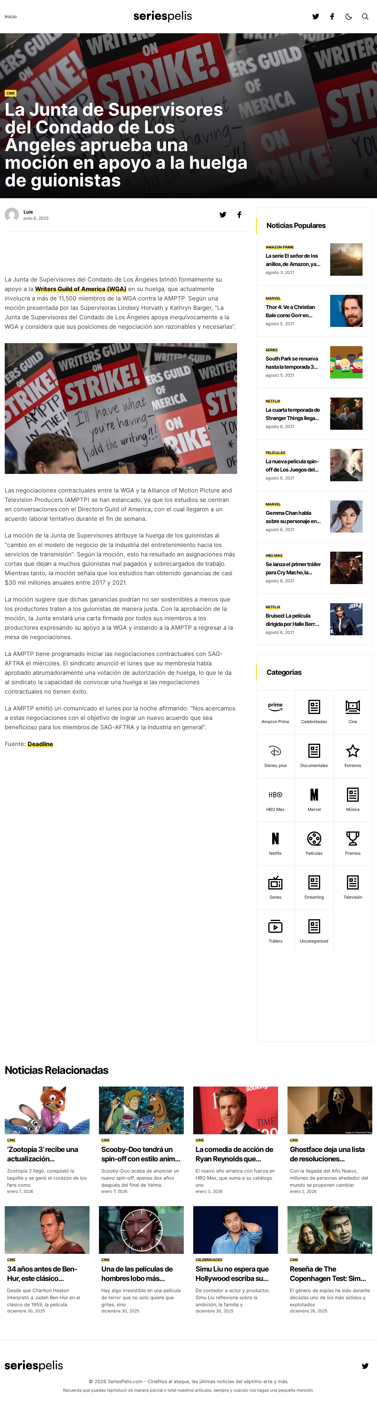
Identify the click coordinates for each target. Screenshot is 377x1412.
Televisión (352, 897)
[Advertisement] (121, 254)
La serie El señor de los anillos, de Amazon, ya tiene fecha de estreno (292, 264)
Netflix (273, 401)
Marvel (273, 298)
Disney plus (275, 765)
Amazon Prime (280, 247)
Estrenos (353, 765)
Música (353, 809)
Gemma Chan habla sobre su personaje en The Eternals (291, 521)
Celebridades (314, 721)
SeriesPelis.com (125, 1381)
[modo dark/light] (349, 16)
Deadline (40, 744)
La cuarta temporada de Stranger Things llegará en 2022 (293, 418)
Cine (10, 93)
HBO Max (274, 555)
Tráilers (275, 940)
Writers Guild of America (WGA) (80, 288)
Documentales (314, 765)
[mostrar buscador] (365, 16)
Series (272, 350)
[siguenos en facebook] (332, 16)
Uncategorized (314, 940)
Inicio (11, 16)
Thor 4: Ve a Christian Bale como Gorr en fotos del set (290, 315)
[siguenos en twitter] (316, 16)
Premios (353, 853)
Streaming (314, 897)
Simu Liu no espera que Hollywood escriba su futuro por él (232, 1278)
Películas (275, 452)
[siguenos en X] (223, 215)
